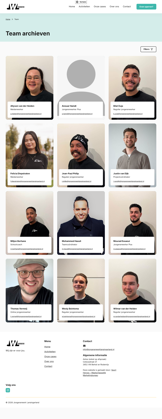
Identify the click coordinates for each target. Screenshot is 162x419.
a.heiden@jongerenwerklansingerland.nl (25, 114)
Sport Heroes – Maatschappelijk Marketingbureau (99, 373)
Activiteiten (84, 6)
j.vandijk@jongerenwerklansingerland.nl (128, 181)
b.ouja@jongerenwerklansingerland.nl (127, 114)
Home (72, 6)
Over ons (114, 6)
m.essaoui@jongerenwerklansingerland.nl (129, 249)
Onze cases (100, 6)
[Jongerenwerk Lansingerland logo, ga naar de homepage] (15, 6)
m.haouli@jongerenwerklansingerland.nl (77, 249)
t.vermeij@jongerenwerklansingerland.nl (25, 316)
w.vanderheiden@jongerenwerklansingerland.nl (131, 316)
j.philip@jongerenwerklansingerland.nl (76, 181)
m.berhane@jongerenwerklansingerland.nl (26, 249)
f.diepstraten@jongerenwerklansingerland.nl (27, 181)
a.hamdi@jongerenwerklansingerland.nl (77, 114)
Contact (127, 6)
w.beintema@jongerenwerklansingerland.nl (78, 316)
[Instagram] (8, 390)
